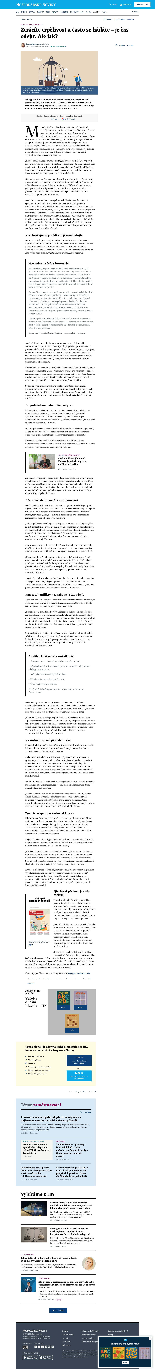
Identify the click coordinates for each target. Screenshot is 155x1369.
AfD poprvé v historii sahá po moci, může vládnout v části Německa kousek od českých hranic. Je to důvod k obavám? (66, 1285)
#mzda (77, 979)
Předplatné (142, 4)
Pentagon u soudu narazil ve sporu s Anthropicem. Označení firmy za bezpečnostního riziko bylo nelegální (70, 1231)
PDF (31, 945)
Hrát (63, 1007)
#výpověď (86, 979)
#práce (59, 979)
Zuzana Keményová (33, 44)
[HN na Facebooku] (39, 1347)
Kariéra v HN (66, 1342)
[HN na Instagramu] (42, 1347)
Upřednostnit (70, 119)
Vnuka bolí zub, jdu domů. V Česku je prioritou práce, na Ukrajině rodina (72, 461)
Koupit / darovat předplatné (118, 1331)
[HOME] (17, 12)
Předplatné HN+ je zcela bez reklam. (86, 1092)
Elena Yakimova (28, 1255)
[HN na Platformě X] (35, 1347)
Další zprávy (58, 1310)
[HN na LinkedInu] (46, 1347)
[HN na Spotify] (49, 1347)
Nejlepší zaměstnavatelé (79, 973)
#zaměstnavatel (34, 979)
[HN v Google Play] (30, 1357)
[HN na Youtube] (53, 1347)
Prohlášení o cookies (88, 1335)
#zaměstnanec (48, 979)
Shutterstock (35, 92)
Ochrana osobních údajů (89, 1331)
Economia (65, 1338)
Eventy (110, 1335)
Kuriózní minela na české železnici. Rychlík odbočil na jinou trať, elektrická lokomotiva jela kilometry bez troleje (71, 1205)
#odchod (31, 983)
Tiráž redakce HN (68, 1335)
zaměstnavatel (47, 1105)
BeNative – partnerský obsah (33, 1141)
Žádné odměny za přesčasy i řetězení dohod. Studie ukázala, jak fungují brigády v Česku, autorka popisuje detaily (72, 1150)
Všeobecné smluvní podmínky (91, 1342)
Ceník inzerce (66, 1345)
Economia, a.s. (37, 1334)
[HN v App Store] (46, 1357)
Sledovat (54, 119)
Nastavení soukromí (88, 1338)
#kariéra (68, 979)
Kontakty (65, 1331)
